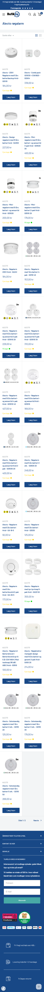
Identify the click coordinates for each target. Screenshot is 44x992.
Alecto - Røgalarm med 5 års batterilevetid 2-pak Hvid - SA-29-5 (10, 590)
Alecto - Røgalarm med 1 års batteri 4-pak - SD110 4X (32, 272)
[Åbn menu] (3, 14)
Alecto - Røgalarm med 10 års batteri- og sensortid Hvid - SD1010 (32, 399)
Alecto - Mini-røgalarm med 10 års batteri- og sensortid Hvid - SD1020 (10, 208)
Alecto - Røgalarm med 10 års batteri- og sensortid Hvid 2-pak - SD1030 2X (10, 464)
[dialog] (3, 988)
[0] (39, 14)
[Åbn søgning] (29, 14)
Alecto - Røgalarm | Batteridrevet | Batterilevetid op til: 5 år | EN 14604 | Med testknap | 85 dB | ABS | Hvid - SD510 (10, 658)
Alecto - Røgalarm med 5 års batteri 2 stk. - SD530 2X (31, 463)
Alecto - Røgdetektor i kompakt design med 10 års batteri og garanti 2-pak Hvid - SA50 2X (32, 657)
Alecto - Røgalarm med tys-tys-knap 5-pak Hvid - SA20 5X (32, 589)
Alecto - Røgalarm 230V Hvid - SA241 (9, 270)
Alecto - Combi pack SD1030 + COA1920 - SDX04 (32, 75)
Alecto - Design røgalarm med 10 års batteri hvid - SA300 (10, 140)
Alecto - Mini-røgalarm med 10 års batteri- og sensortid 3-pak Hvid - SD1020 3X (32, 143)
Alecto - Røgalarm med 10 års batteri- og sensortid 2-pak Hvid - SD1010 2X (10, 335)
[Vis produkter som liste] (40, 35)
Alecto (5, 69)
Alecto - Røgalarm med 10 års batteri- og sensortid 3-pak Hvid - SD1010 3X (32, 335)
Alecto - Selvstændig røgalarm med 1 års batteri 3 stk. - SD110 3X (32, 725)
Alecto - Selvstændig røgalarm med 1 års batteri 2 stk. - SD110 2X (10, 725)
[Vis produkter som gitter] (36, 35)
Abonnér (22, 900)
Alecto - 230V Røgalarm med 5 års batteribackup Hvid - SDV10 (10, 76)
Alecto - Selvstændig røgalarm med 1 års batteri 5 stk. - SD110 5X (10, 790)
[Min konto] (34, 14)
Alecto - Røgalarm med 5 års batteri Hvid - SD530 (31, 527)
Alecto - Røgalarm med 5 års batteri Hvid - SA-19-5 (9, 527)
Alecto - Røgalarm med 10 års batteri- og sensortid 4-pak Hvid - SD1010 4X (10, 399)
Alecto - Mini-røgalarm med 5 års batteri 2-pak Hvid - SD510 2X (32, 208)
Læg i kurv (11, 97)
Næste (36, 820)
